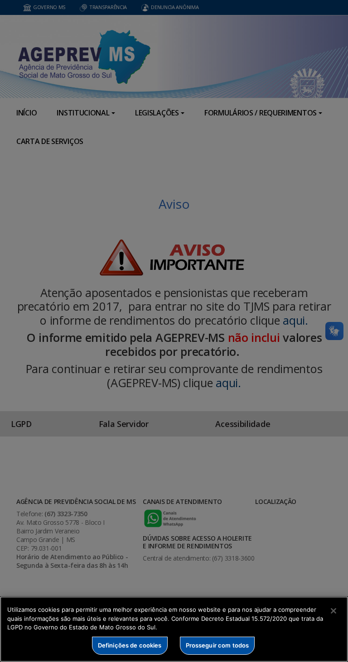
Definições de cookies (130, 645)
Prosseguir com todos (217, 645)
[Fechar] (333, 611)
